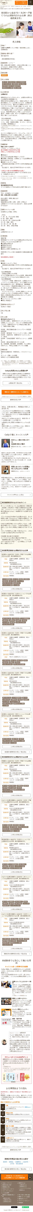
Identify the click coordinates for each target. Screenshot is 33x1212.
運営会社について (23, 1198)
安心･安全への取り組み (24, 1194)
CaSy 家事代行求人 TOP (5, 6)
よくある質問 (5, 1192)
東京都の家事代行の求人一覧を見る (15, 1169)
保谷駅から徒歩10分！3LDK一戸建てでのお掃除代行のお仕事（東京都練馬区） (16, 633)
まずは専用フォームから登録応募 (14, 1176)
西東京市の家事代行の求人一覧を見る (15, 953)
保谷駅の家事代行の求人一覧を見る (15, 752)
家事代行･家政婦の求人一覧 (8, 1195)
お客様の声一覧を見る (15, 383)
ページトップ (30, 1177)
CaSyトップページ (7, 1183)
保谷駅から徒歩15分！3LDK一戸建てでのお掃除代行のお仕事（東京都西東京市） (16, 555)
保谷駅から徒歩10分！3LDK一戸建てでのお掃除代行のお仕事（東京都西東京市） (16, 673)
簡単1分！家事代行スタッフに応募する (16, 392)
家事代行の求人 (6, 1198)
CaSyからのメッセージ (8, 1189)
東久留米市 (19, 1163)
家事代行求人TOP (15, 399)
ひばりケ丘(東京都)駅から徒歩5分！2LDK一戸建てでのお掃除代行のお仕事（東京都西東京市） (16, 801)
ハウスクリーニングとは (25, 1188)
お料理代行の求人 (7, 1201)
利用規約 (21, 1202)
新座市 (5, 1161)
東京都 (25, 6)
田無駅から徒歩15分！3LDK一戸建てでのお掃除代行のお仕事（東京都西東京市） (16, 761)
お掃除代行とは (23, 1185)
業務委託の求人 (6, 1187)
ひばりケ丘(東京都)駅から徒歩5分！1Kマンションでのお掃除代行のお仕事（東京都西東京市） (16, 877)
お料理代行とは (23, 1186)
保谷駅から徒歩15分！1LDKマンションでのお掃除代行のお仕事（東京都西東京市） (16, 594)
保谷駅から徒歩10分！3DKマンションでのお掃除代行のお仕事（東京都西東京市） (16, 715)
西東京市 (2, 7)
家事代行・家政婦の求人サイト (6, 0)
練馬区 (11, 1161)
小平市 (12, 1163)
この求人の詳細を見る (16, 589)
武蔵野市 (18, 1161)
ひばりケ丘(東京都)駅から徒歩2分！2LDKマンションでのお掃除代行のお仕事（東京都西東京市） (16, 915)
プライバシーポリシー (24, 1200)
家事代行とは (22, 1183)
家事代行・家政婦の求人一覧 (16, 6)
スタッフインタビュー (7, 1191)
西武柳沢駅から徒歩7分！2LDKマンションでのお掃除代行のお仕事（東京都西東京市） (16, 840)
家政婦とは (22, 1190)
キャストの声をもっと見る (15, 494)
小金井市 (25, 1161)
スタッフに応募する (21, 2)
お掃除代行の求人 (7, 1200)
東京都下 (29, 6)
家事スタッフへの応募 (24, 1196)
